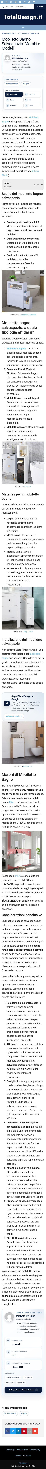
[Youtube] (20, 2)
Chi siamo (27, 1456)
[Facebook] (2, 2)
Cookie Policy (35, 1450)
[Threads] (25, 2)
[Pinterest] (16, 2)
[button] (7, 1431)
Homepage (10, 1450)
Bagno (26, 83)
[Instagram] (6, 2)
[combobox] (17, 6)
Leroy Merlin (28, 632)
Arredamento (8, 34)
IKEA (17, 876)
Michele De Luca (25, 1316)
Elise (11, 802)
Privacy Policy (22, 1450)
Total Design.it (23, 1463)
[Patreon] (34, 2)
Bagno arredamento (28, 34)
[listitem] (14, 94)
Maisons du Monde (28, 315)
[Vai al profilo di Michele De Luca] (7, 58)
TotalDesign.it (23, 17)
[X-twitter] (11, 2)
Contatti (18, 1456)
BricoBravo (28, 766)
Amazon (27, 486)
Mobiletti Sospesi (16, 348)
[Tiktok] (29, 2)
